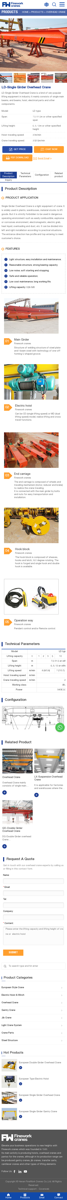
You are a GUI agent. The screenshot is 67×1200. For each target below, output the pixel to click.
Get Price (20, 149)
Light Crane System (12, 1025)
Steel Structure (10, 1041)
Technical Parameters (25, 175)
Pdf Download (20, 158)
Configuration (42, 175)
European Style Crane (13, 988)
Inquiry (8, 180)
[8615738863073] (60, 727)
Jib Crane (6, 1018)
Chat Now (51, 149)
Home (25, 12)
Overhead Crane (55, 12)
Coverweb (44, 1189)
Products (37, 12)
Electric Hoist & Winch (13, 995)
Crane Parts (8, 1033)
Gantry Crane (8, 1010)
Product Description (8, 175)
